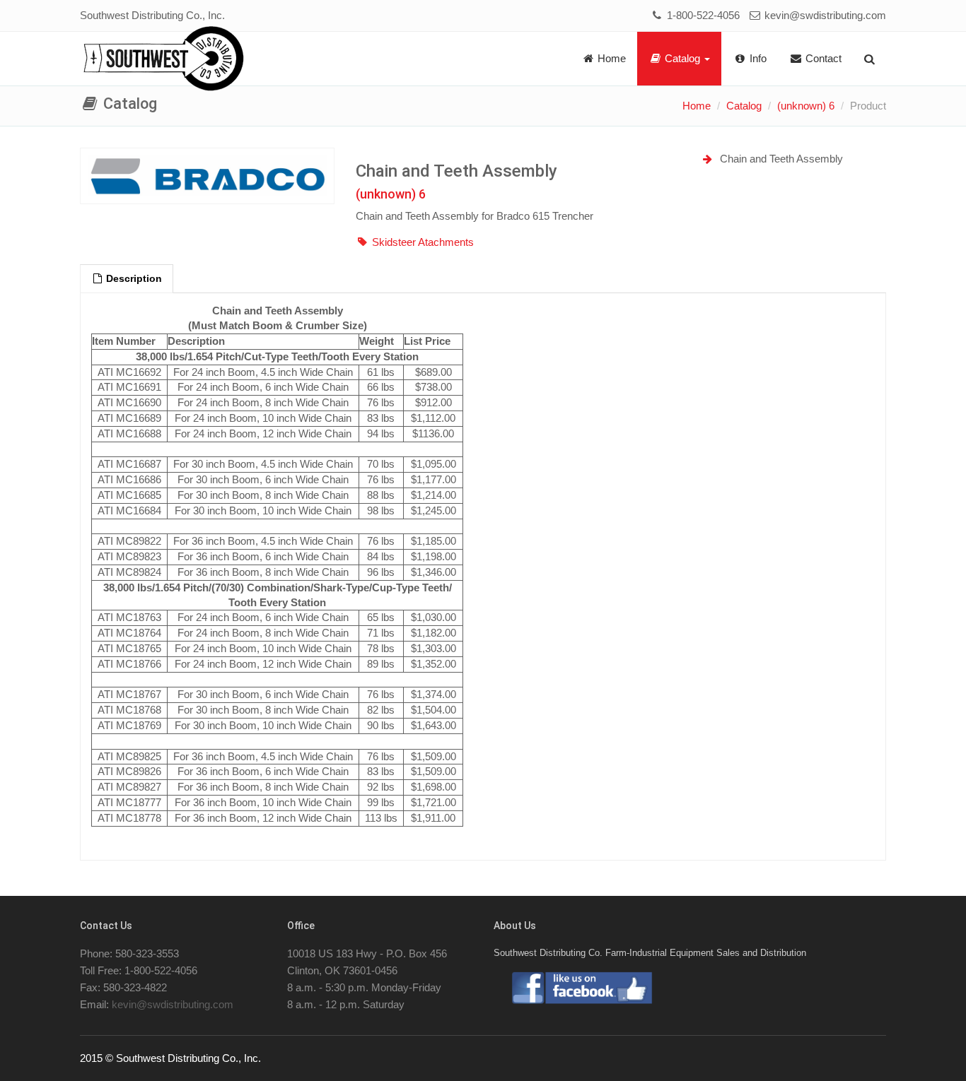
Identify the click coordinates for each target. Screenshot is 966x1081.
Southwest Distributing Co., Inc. (152, 15)
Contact (822, 58)
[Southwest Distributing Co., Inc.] (163, 59)
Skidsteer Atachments (423, 242)
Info (757, 58)
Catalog (682, 58)
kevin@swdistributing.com (824, 15)
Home (610, 58)
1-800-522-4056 (701, 15)
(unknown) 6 (805, 106)
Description (132, 278)
